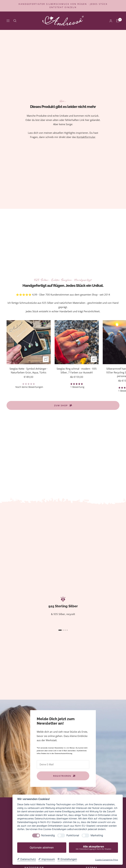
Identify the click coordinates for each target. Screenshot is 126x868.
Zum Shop (61, 405)
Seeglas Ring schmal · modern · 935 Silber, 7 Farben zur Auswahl (77, 370)
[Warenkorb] (117, 20)
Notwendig (48, 835)
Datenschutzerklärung (63, 753)
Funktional (72, 835)
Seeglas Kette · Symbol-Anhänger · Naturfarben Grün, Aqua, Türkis (29, 370)
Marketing (97, 835)
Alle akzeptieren (93, 847)
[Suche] (14, 20)
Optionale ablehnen (42, 847)
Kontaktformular (86, 137)
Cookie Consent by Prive (106, 860)
